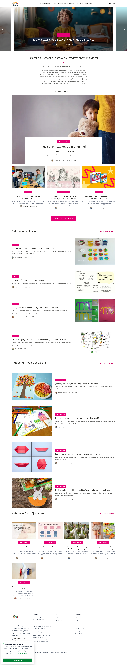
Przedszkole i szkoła (72, 3)
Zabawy (81, 3)
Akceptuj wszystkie (17, 660)
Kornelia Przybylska (58, 620)
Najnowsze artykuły (44, 3)
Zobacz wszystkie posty (107, 231)
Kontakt (39, 652)
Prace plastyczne (61, 3)
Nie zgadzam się (18, 657)
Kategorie (78, 614)
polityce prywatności (23, 653)
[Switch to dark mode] (114, 3)
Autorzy (56, 614)
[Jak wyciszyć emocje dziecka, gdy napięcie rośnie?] (63, 29)
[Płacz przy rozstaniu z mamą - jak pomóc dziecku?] (63, 129)
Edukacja (53, 3)
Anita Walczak (57, 617)
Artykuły (35, 614)
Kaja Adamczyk (57, 623)
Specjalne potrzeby (79, 628)
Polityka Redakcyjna (55, 652)
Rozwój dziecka (63, 35)
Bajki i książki (88, 3)
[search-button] (110, 3)
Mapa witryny (64, 652)
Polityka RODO (45, 652)
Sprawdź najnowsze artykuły (64, 218)
